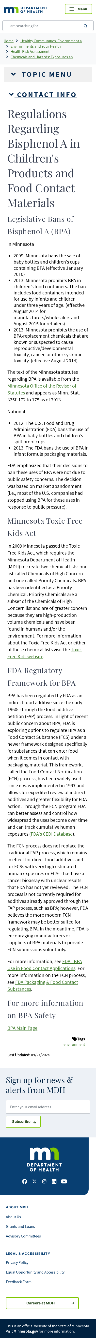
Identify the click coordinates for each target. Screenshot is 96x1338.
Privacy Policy (17, 1262)
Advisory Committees (23, 1236)
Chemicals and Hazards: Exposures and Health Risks (53, 56)
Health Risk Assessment (30, 51)
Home (9, 40)
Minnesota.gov (26, 1331)
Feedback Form (19, 1281)
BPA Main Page (22, 1028)
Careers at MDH (40, 1303)
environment (74, 1044)
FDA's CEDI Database (52, 834)
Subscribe (26, 1121)
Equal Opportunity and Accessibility (35, 1272)
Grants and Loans (20, 1226)
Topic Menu (45, 74)
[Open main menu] (78, 9)
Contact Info (46, 95)
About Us (13, 1216)
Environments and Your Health (36, 46)
